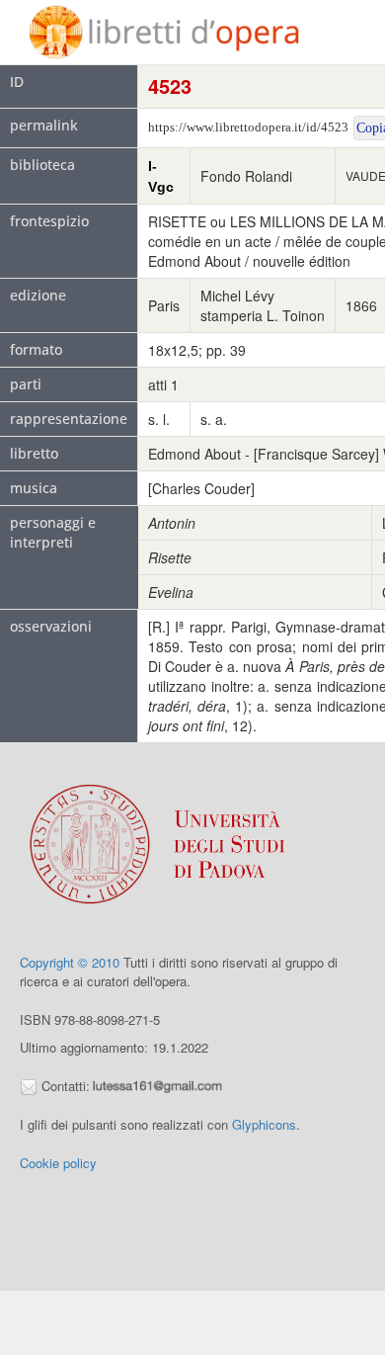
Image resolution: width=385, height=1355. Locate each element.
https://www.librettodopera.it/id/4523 (248, 127)
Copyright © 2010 (69, 962)
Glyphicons (264, 1124)
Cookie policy (58, 1162)
